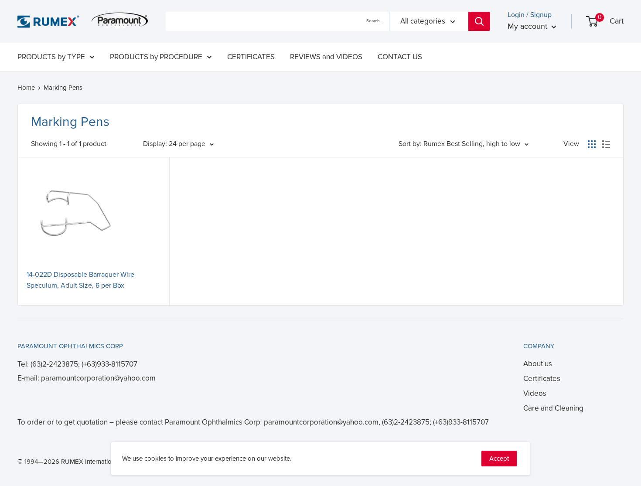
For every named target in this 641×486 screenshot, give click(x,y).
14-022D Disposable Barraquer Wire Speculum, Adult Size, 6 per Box (80, 280)
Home (26, 88)
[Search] (479, 21)
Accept (499, 458)
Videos (534, 393)
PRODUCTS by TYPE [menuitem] (51, 56)
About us (537, 363)
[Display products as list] (606, 144)
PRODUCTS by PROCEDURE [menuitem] (156, 56)
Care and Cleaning (553, 408)
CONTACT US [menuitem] (400, 56)
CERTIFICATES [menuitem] (251, 56)
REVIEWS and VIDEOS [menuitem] (326, 56)
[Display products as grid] (592, 144)
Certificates (541, 378)
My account (528, 26)
